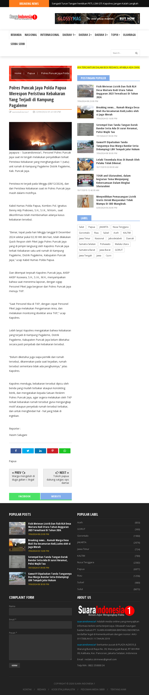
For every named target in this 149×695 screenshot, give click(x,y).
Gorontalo (84, 232)
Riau (96, 232)
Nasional (99, 238)
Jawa (98, 255)
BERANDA (16, 35)
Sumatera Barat (87, 249)
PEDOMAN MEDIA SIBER (93, 689)
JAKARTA (104, 227)
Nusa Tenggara (120, 227)
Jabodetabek (115, 238)
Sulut (81, 227)
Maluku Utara (122, 244)
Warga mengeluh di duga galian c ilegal (23, 477)
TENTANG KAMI (118, 689)
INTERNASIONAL (49, 35)
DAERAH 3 (100, 35)
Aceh (116, 232)
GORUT (119, 249)
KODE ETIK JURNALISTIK (63, 689)
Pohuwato (105, 244)
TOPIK (114, 35)
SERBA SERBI (18, 44)
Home (18, 73)
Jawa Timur (84, 238)
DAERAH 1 (68, 35)
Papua (31, 73)
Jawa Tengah (85, 255)
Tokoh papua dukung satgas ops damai (58, 479)
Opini (108, 255)
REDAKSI (41, 689)
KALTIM (127, 232)
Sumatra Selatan (87, 244)
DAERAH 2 (84, 35)
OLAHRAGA (129, 35)
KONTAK (27, 689)
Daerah (130, 238)
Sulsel (106, 232)
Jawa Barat (105, 249)
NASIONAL (31, 35)
